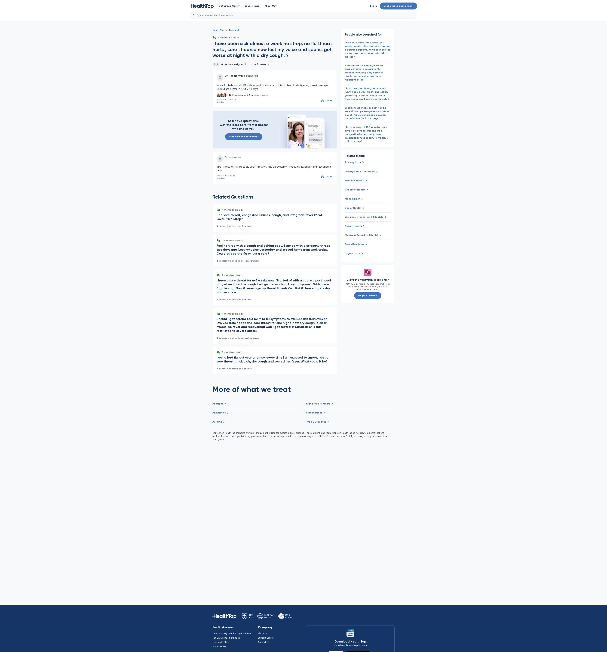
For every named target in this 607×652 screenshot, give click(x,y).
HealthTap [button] (218, 30)
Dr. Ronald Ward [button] (235, 75)
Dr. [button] (226, 157)
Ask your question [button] (367, 295)
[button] (202, 6)
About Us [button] (262, 633)
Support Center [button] (265, 637)
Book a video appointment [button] (399, 6)
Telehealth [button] (235, 30)
